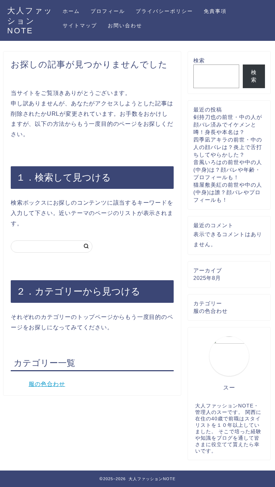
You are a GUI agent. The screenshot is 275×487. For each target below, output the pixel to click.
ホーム (71, 11)
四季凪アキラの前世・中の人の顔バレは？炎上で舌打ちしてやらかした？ (227, 147)
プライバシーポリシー (164, 11)
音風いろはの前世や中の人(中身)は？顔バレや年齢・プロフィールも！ (227, 169)
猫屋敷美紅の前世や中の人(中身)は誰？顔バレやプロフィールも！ (227, 192)
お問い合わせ (125, 25)
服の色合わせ (47, 384)
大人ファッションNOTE (30, 20)
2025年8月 (207, 278)
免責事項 (215, 11)
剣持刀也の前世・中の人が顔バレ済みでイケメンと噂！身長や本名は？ (227, 124)
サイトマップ (80, 25)
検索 (199, 60)
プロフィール (108, 11)
